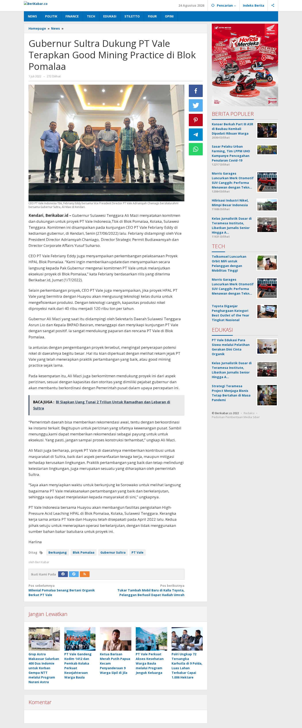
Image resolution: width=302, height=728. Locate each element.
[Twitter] (74, 574)
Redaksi (249, 413)
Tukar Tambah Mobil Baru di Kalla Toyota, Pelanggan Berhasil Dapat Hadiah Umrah (150, 590)
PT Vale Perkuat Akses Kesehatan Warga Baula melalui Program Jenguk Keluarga (150, 663)
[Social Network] (273, 5)
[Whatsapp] (196, 149)
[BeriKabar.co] (36, 3)
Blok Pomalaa (83, 552)
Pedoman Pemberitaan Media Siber (236, 417)
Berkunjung (57, 552)
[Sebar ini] (196, 91)
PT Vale (137, 552)
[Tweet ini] (196, 105)
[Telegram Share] (196, 134)
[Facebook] (63, 574)
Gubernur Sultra (113, 552)
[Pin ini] (196, 120)
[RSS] (85, 574)
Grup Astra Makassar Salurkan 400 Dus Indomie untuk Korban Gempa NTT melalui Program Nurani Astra (44, 668)
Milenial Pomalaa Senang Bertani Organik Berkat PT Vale (62, 590)
